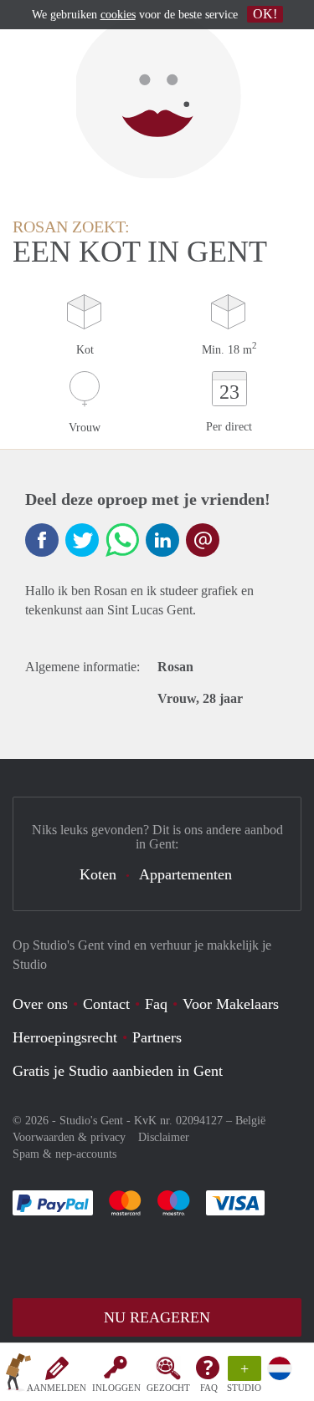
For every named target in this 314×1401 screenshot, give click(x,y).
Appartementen (185, 874)
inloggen (116, 1388)
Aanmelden (56, 1388)
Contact (106, 1004)
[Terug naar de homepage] (18, 1375)
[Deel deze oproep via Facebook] (42, 540)
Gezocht (168, 1388)
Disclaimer (163, 1137)
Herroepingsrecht (65, 1037)
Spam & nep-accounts (64, 1154)
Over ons (40, 1004)
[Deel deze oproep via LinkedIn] (162, 540)
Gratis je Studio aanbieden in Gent (118, 1070)
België (250, 1120)
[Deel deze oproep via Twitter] (82, 540)
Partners (157, 1037)
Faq (156, 1004)
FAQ (209, 1388)
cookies (118, 14)
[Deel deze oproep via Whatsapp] (122, 540)
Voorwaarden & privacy (69, 1137)
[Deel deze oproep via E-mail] (202, 540)
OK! (265, 14)
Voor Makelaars (231, 1004)
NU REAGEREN (157, 1317)
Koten (98, 874)
